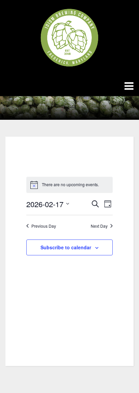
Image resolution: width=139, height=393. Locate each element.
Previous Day (43, 226)
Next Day (99, 226)
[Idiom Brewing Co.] (69, 37)
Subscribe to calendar (65, 247)
